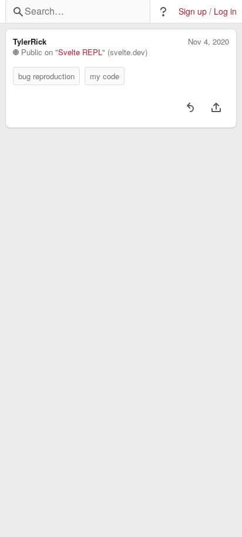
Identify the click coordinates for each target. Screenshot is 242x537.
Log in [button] (225, 11)
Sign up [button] (193, 11)
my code (104, 76)
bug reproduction (46, 76)
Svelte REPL (80, 52)
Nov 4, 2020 (208, 41)
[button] (163, 11)
